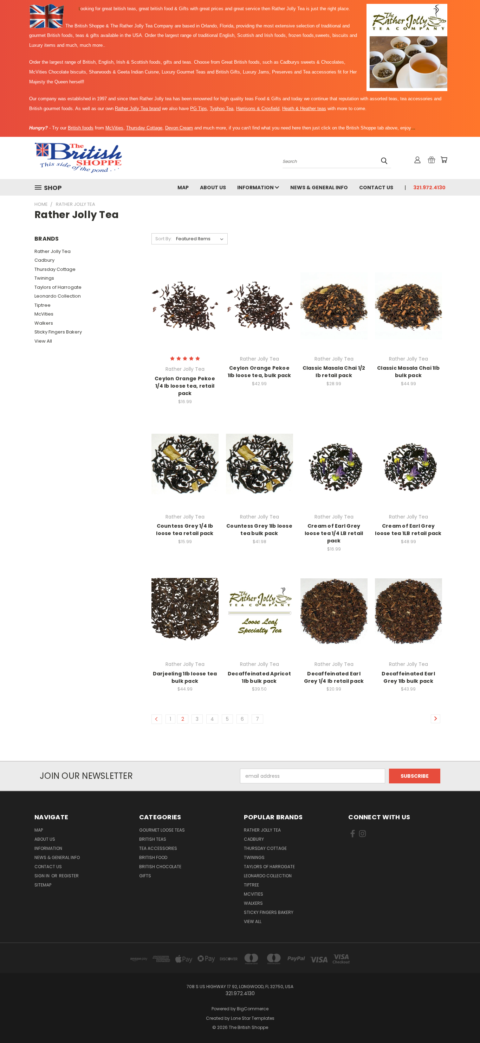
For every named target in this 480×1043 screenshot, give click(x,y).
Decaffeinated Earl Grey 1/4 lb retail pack (334, 677)
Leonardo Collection (57, 296)
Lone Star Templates (252, 1018)
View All (43, 341)
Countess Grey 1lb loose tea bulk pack (259, 529)
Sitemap (42, 885)
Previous (461, 1021)
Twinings (44, 278)
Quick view (185, 291)
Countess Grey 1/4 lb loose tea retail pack (184, 529)
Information (256, 187)
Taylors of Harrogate (58, 287)
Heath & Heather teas (304, 108)
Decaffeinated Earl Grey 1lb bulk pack (408, 677)
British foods (80, 128)
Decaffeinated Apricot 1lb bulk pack (259, 677)
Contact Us (376, 187)
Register (69, 876)
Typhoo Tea (221, 108)
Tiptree (42, 305)
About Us (213, 187)
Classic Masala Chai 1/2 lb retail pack (334, 371)
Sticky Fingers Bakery (58, 332)
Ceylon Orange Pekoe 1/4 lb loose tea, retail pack (185, 386)
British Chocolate (160, 867)
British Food (153, 857)
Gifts (145, 876)
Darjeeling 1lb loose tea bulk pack (185, 677)
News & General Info (319, 187)
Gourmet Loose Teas (162, 830)
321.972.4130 (429, 187)
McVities (114, 128)
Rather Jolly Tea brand (138, 108)
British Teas (152, 839)
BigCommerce (252, 1009)
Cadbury (44, 260)
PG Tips (198, 108)
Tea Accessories (158, 848)
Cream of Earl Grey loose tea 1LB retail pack (408, 529)
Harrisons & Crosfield (257, 108)
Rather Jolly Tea (52, 251)
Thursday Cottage (144, 128)
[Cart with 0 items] (443, 159)
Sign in (42, 876)
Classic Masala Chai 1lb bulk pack (408, 371)
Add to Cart (185, 318)
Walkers (43, 323)
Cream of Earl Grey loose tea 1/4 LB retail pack (334, 533)
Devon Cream (179, 128)
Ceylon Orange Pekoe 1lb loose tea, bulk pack (259, 371)
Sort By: (163, 238)
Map (183, 187)
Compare (182, 305)
